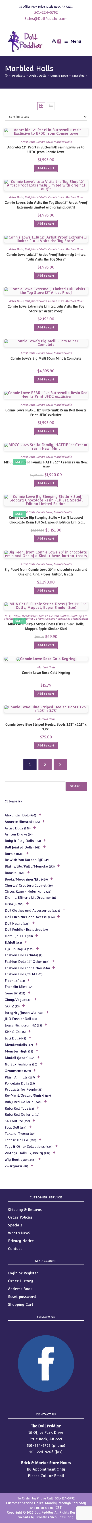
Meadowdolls (79, 618)
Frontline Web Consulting (54, 1517)
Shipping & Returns (25, 1210)
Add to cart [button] (46, 168)
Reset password (22, 1297)
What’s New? (19, 1233)
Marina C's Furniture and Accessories (46, 618)
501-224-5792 (46, 12)
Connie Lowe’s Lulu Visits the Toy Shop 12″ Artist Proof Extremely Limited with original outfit (46, 205)
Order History (20, 1281)
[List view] (51, 106)
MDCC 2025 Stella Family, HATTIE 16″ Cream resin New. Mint (46, 464)
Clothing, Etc (78, 616)
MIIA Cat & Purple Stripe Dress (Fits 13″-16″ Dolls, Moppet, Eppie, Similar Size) (46, 626)
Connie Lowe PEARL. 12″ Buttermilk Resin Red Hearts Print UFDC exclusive (45, 412)
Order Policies (20, 1217)
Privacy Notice (21, 1241)
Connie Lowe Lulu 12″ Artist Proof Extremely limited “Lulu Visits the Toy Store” (46, 257)
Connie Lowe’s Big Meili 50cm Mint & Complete (45, 358)
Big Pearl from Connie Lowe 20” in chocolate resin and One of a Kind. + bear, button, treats (45, 572)
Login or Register (23, 1273)
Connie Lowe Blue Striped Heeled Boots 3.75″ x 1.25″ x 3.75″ (45, 727)
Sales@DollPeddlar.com (46, 19)
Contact (15, 1249)
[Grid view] (41, 106)
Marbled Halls (62, 141)
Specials (15, 1225)
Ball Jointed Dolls (35, 197)
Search (76, 786)
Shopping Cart (20, 1304)
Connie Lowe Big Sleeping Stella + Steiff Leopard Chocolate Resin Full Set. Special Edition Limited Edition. (46, 520)
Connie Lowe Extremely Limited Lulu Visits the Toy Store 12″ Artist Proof (46, 309)
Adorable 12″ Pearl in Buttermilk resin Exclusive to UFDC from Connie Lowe (45, 149)
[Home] (6, 75)
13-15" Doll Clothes (57, 616)
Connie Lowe (44, 141)
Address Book (20, 1289)
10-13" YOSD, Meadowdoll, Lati (24, 616)
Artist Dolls (28, 141)
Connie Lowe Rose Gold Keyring (46, 673)
